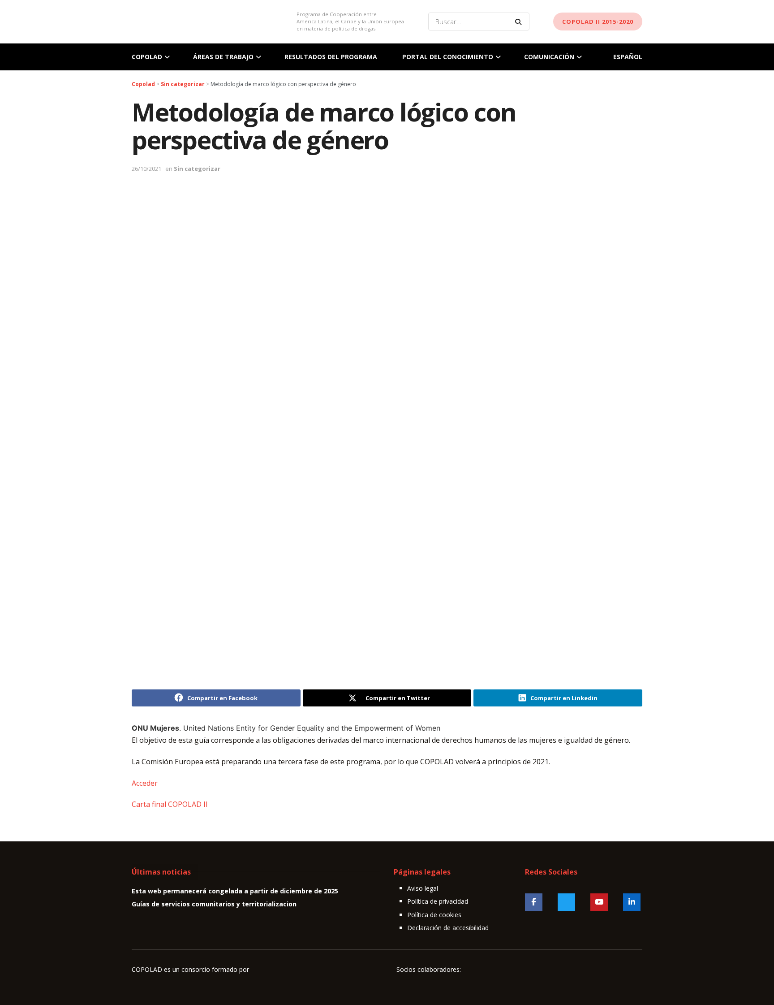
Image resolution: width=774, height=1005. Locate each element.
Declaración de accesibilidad (448, 927)
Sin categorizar (197, 169)
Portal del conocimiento (447, 56)
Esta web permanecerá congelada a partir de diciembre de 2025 (235, 891)
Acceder (145, 783)
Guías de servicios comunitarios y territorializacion (214, 904)
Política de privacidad (437, 901)
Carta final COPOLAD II (170, 804)
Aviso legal (422, 888)
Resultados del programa (330, 56)
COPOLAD (147, 56)
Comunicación (549, 56)
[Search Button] (520, 21)
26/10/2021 (146, 169)
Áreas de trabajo (223, 56)
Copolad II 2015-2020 (597, 21)
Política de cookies (434, 914)
